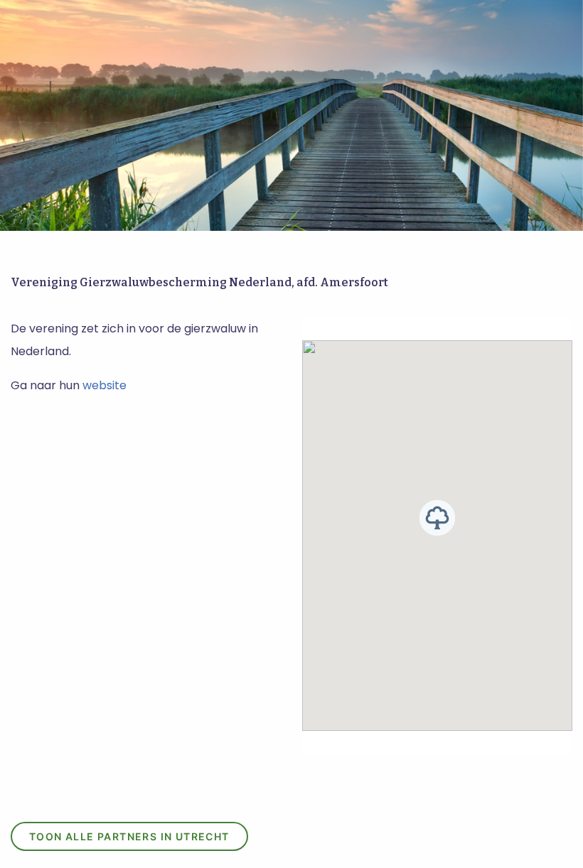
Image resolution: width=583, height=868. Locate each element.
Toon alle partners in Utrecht (129, 836)
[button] (437, 517)
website (104, 385)
